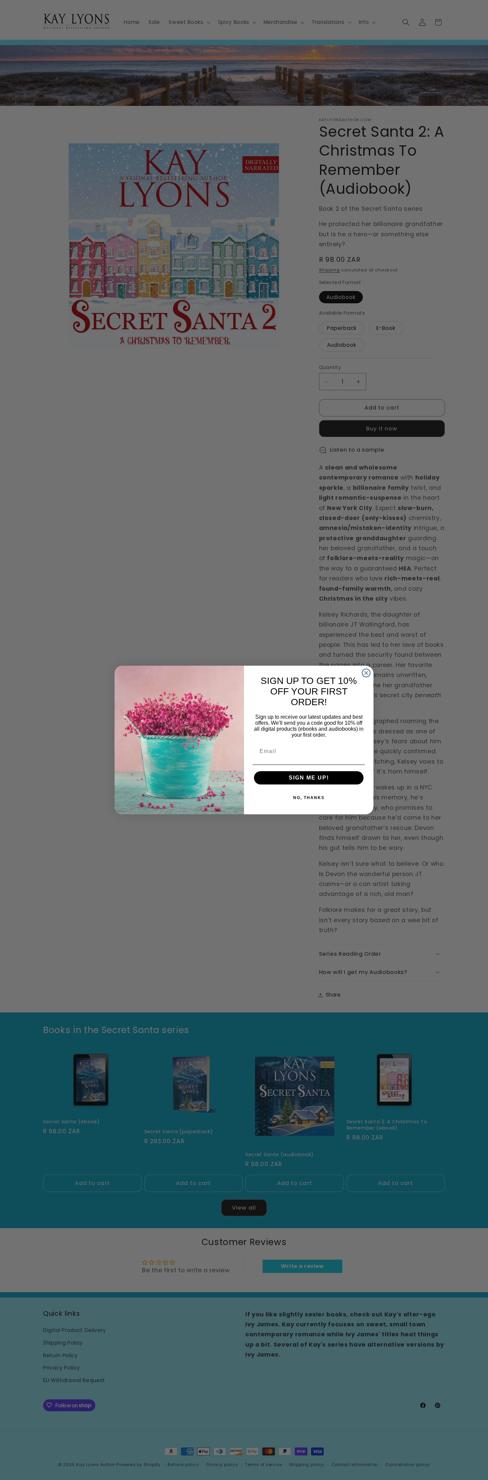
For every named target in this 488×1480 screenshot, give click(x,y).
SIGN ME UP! (309, 777)
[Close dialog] (366, 673)
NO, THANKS (309, 797)
